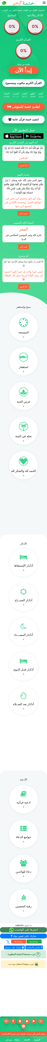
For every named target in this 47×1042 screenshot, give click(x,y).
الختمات (27, 1040)
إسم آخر (23, 246)
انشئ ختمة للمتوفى (25, 107)
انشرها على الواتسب (26, 929)
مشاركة (19, 941)
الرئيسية (37, 1040)
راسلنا (17, 1040)
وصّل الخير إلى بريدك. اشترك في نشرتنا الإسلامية (23, 1034)
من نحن (9, 1040)
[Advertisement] (23, 509)
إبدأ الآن (23, 70)
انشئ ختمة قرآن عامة (25, 119)
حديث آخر (23, 213)
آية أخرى (23, 165)
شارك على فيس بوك (24, 936)
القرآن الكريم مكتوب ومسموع (23, 83)
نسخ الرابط (34, 941)
